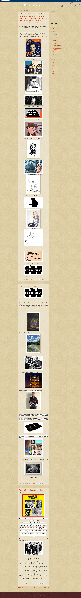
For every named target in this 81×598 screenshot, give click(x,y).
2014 (53, 67)
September (55, 38)
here (39, 276)
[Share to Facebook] (42, 279)
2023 (53, 29)
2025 (53, 26)
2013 (53, 68)
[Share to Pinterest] (43, 279)
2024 (53, 28)
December (54, 34)
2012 (53, 70)
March (54, 54)
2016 (53, 64)
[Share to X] (41, 279)
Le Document (38, 302)
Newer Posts (21, 587)
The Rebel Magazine (32, 5)
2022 (53, 31)
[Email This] (39, 279)
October (54, 37)
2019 (53, 59)
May (54, 51)
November (54, 35)
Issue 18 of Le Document (27, 286)
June (54, 43)
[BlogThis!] (40, 279)
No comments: (35, 279)
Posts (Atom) (24, 589)
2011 (53, 71)
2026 (53, 25)
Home (33, 587)
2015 (53, 65)
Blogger (45, 595)
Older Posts (46, 587)
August (54, 40)
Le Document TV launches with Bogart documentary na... (58, 45)
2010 (53, 73)
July (53, 41)
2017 (53, 62)
